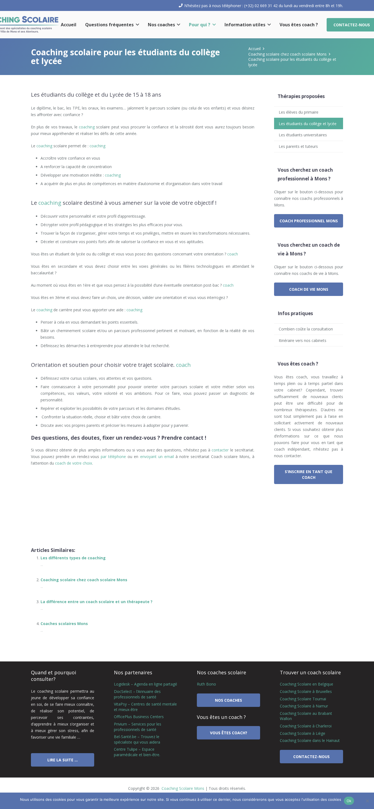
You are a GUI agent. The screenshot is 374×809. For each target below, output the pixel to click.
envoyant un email (157, 456)
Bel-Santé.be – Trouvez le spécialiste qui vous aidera (137, 739)
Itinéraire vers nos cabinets (302, 340)
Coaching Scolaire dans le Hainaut (310, 740)
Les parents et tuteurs (298, 146)
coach (232, 254)
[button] (136, 24)
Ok (349, 801)
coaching (87, 126)
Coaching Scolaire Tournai (303, 698)
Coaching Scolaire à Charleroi (306, 726)
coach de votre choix (73, 463)
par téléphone (113, 456)
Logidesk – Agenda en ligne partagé (145, 684)
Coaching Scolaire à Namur (304, 706)
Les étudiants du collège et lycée (307, 123)
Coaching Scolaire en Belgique (306, 684)
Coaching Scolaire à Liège (302, 733)
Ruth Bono (206, 684)
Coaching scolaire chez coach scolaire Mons (84, 579)
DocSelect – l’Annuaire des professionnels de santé (137, 694)
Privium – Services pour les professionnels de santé (137, 726)
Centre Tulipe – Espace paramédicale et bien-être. (137, 752)
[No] (367, 801)
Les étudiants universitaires (303, 134)
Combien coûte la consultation (306, 329)
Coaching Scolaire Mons (182, 788)
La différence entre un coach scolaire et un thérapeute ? (97, 601)
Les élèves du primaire (298, 112)
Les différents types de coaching (73, 557)
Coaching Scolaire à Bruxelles (306, 691)
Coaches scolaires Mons (64, 623)
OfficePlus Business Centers (139, 716)
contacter (220, 450)
